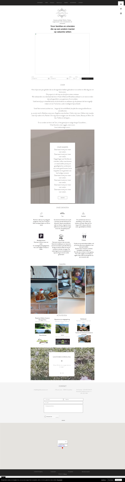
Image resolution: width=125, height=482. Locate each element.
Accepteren (118, 480)
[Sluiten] (123, 480)
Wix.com (65, 474)
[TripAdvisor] (121, 4)
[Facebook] (121, 9)
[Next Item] (92, 290)
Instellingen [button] (103, 480)
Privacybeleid (59, 480)
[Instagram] (121, 13)
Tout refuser (110, 480)
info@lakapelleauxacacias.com (41, 390)
